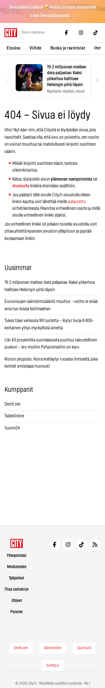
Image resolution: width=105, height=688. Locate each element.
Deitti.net (12, 404)
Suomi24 (12, 428)
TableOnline (14, 416)
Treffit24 (52, 666)
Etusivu (14, 48)
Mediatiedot (16, 567)
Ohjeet (16, 601)
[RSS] (95, 544)
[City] (16, 543)
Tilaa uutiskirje (16, 589)
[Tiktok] (95, 33)
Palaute (16, 612)
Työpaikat (16, 578)
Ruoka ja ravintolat (67, 48)
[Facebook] (66, 33)
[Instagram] (81, 33)
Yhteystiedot (16, 556)
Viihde (35, 48)
